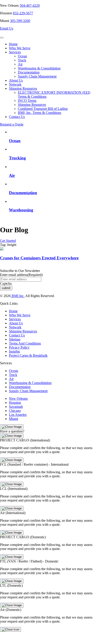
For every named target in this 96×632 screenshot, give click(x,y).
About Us (16, 80)
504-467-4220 (30, 5)
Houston (15, 402)
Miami (13, 419)
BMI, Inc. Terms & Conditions (39, 113)
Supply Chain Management (37, 76)
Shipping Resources (23, 88)
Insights (14, 351)
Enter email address (21, 275)
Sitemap (14, 339)
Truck (22, 60)
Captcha (6, 283)
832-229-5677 (23, 13)
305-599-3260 (20, 21)
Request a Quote (11, 124)
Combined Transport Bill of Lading (43, 109)
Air (20, 64)
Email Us (6, 28)
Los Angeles (18, 415)
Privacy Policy (19, 347)
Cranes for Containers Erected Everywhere (39, 258)
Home (13, 44)
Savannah (16, 406)
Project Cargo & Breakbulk (28, 355)
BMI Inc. (18, 296)
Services (15, 52)
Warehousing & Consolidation (39, 68)
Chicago (15, 411)
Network (15, 84)
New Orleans (18, 398)
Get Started (8, 241)
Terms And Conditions (25, 343)
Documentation (29, 72)
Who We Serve (19, 48)
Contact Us (17, 117)
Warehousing (21, 210)
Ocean (22, 56)
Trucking (17, 158)
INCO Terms (27, 100)
